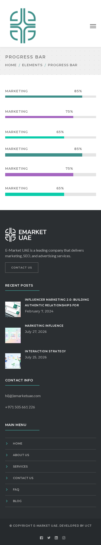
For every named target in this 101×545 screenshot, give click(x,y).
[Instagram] (64, 538)
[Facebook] (41, 538)
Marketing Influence (44, 325)
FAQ (16, 489)
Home (11, 65)
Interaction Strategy (45, 351)
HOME (17, 443)
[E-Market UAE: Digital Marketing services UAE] (22, 25)
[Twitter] (49, 538)
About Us (21, 455)
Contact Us (23, 478)
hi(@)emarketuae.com (23, 395)
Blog (17, 501)
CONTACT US (21, 267)
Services (20, 466)
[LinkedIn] (56, 538)
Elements (32, 65)
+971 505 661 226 (20, 407)
